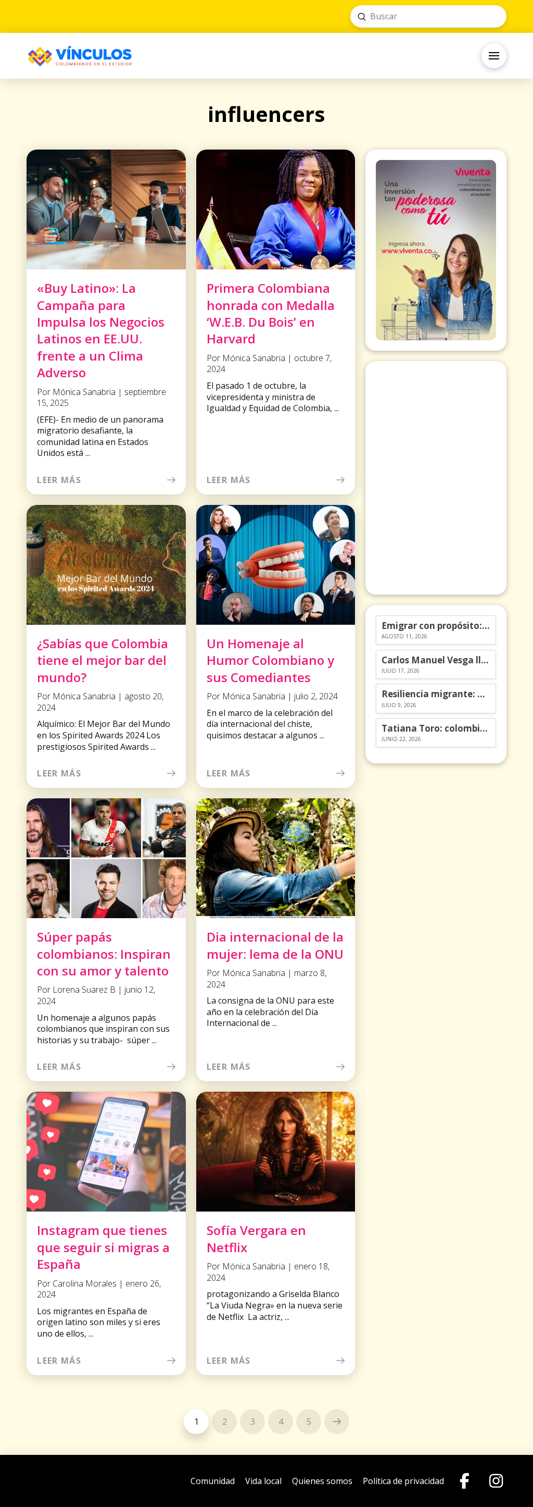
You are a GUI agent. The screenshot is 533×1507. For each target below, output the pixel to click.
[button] (493, 55)
